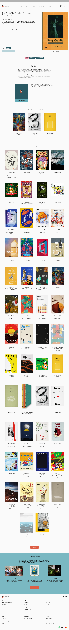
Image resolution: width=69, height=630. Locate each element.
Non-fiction (26, 607)
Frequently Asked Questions (7, 602)
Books (21, 6)
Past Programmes (49, 620)
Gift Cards (26, 604)
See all (34, 547)
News (27, 6)
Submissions (41, 6)
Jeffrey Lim (8, 48)
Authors (3, 623)
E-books (25, 612)
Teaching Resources (49, 621)
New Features (48, 604)
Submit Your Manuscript (28, 618)
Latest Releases (26, 602)
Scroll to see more (56, 51)
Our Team (4, 620)
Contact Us (4, 604)
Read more (32, 88)
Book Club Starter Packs (50, 623)
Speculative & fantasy (39, 57)
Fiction (27, 57)
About (34, 6)
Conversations (48, 602)
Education (50, 6)
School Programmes (49, 618)
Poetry (25, 611)
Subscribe (34, 587)
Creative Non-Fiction (27, 609)
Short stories (32, 57)
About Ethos (4, 618)
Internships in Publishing (6, 621)
